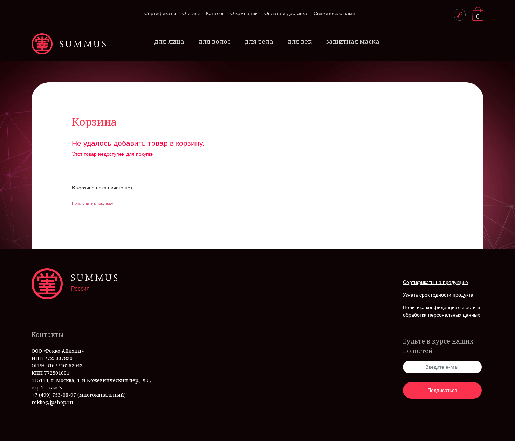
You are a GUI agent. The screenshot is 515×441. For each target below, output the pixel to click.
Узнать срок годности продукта (438, 295)
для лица (169, 41)
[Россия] (69, 43)
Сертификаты (160, 13)
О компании (244, 13)
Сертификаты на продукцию (435, 282)
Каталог (215, 13)
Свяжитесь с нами (334, 13)
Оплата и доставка (285, 13)
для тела (259, 41)
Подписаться (442, 390)
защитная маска (352, 41)
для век (299, 41)
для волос (214, 41)
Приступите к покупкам (93, 203)
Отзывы (191, 13)
